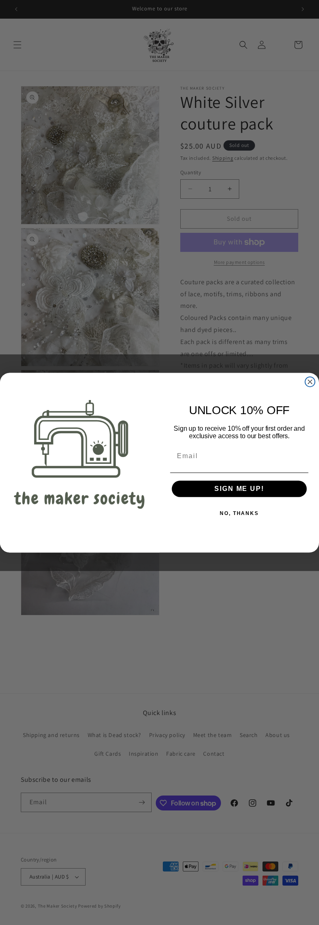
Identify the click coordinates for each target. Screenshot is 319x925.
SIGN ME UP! (239, 488)
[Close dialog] (310, 382)
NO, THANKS (239, 513)
